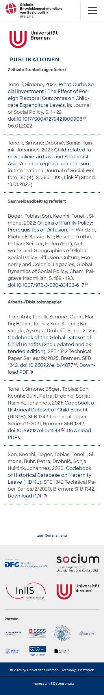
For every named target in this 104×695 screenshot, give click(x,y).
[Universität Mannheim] (89, 633)
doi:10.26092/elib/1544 (34, 431)
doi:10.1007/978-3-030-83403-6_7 (46, 285)
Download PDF (25, 496)
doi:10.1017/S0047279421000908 (45, 119)
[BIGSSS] (39, 633)
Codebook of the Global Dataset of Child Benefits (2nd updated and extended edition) (50, 344)
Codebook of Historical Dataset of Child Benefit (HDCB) (52, 410)
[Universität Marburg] (15, 651)
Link (69, 177)
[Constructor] (15, 633)
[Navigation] (92, 10)
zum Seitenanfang (52, 536)
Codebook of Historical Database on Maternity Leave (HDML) (49, 475)
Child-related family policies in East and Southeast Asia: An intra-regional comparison (50, 157)
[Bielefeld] (64, 651)
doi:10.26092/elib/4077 (46, 365)
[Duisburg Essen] (39, 651)
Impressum (41, 683)
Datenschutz (63, 683)
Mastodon (86, 670)
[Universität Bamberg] (64, 633)
